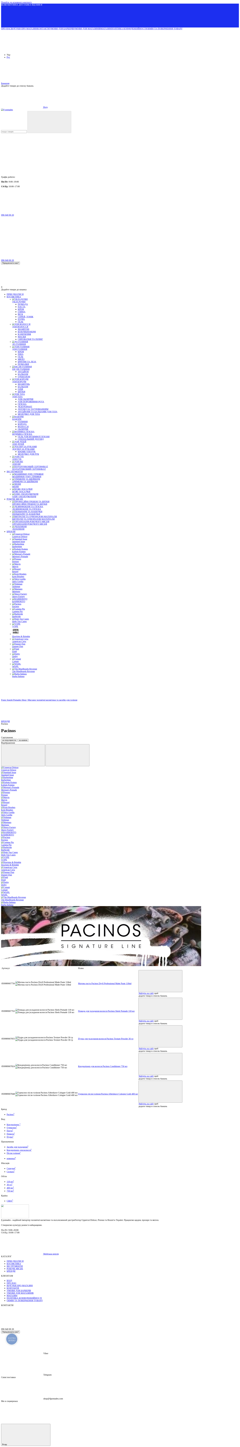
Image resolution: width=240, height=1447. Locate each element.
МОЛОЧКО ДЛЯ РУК (28, 454)
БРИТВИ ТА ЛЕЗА (27, 362)
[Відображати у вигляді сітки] (23, 755)
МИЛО (21, 359)
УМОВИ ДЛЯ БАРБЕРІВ (61, 28)
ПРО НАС (6, 28)
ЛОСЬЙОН (23, 371)
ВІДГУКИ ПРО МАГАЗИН (24, 28)
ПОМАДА (23, 304)
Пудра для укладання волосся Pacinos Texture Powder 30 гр (105, 1039)
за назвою (23, 740)
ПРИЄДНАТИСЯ (15, 294)
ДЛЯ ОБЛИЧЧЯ (25, 399)
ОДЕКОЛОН (24, 376)
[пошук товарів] (49, 122)
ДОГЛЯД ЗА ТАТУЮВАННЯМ (33, 409)
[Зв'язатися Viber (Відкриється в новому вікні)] (22, 153)
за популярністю (9, 740)
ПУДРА (21, 319)
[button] (120, 16)
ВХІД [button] (9, 1280)
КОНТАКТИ (43, 28)
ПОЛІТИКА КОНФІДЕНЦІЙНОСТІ (128, 28)
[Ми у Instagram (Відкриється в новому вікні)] (105, 153)
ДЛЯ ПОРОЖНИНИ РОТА (31, 401)
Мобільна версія (51, 1254)
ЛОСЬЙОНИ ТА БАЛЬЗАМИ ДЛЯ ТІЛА (37, 411)
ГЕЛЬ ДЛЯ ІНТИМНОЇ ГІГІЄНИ (34, 436)
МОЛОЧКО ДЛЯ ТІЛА (29, 414)
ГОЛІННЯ (23, 421)
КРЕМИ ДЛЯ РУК (27, 451)
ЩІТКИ (21, 391)
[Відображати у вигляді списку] (67, 755)
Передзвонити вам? (10, 263)
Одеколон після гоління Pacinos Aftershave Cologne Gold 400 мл (108, 1094)
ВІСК (20, 314)
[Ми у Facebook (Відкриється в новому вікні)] (147, 153)
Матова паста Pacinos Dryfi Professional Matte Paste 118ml (104, 983)
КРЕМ (21, 309)
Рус (8, 57)
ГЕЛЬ (20, 322)
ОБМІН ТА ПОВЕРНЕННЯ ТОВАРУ (164, 28)
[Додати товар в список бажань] (160, 981)
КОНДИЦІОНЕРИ (27, 332)
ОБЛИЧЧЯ (23, 429)
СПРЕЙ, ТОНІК (25, 317)
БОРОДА (22, 424)
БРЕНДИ (11, 531)
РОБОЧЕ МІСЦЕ (15, 499)
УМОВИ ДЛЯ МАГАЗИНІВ (87, 28)
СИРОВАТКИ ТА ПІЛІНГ (30, 339)
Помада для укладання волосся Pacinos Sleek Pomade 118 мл (106, 1011)
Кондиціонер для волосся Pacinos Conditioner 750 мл (102, 1066)
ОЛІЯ (20, 389)
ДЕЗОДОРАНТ (25, 406)
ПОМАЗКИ (23, 364)
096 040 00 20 (7, 215)
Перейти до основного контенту (16, 2)
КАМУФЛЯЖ (24, 334)
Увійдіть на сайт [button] (146, 993)
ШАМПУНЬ (24, 384)
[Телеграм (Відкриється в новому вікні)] (63, 153)
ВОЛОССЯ (23, 426)
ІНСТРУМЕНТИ (15, 471)
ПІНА (20, 354)
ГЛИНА (21, 312)
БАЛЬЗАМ (23, 374)
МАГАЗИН (106, 28)
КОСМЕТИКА (14, 297)
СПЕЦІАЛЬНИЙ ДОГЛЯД (31, 439)
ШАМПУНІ (23, 329)
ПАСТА (21, 307)
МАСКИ (22, 337)
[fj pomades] (15, 1217)
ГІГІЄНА (22, 404)
